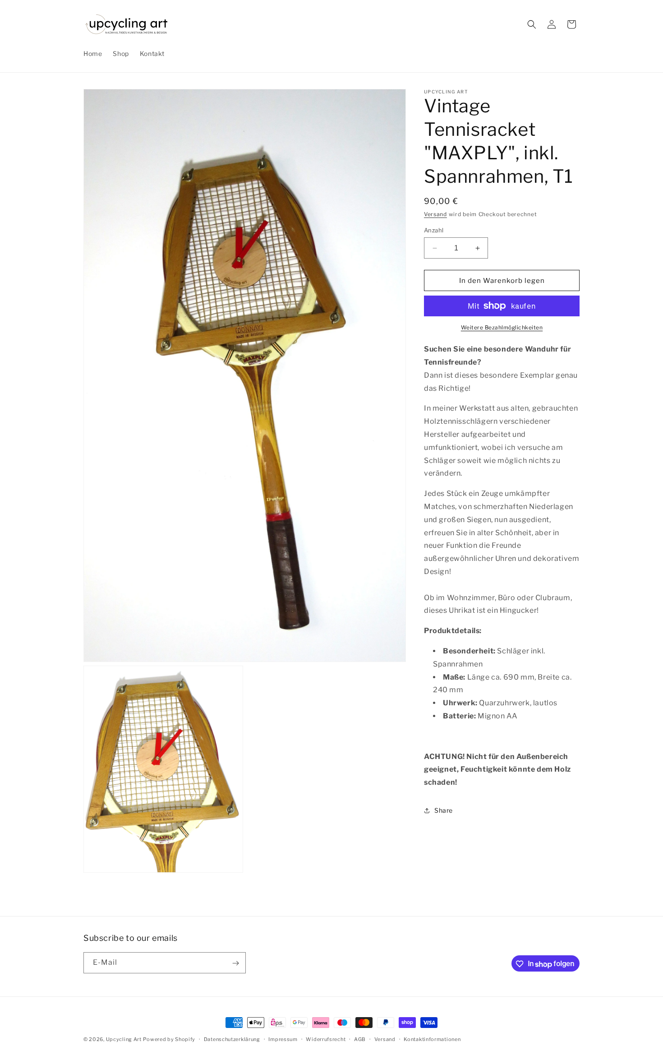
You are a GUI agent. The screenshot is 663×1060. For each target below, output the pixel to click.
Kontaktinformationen (432, 1039)
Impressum (282, 1039)
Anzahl (433, 230)
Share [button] (443, 810)
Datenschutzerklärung (232, 1039)
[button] (532, 24)
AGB (360, 1039)
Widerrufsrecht (325, 1039)
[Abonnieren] (235, 963)
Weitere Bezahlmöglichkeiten (502, 327)
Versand (435, 214)
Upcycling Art (124, 1039)
